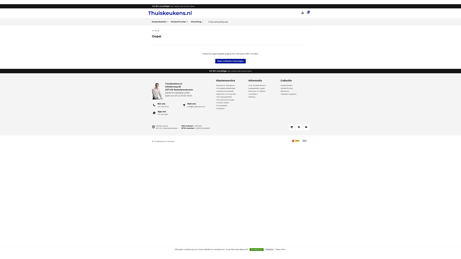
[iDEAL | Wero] (295, 140)
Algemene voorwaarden (226, 94)
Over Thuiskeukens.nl (257, 85)
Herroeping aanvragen (225, 100)
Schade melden (222, 103)
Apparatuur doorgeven (225, 85)
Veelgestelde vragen (256, 88)
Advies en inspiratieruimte (177, 93)
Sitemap (170, 141)
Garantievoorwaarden (225, 91)
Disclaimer (220, 108)
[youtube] (306, 127)
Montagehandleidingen (226, 88)
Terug (157, 31)
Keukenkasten (159, 22)
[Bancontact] (305, 140)
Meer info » (281, 249)
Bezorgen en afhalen (257, 91)
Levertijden (253, 94)
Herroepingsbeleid (224, 97)
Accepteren (256, 249)
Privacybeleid (221, 105)
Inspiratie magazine (288, 94)
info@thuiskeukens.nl (196, 107)
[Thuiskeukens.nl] (169, 13)
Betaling (251, 97)
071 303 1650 (163, 114)
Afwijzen (270, 249)
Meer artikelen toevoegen (230, 61)
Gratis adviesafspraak (218, 22)
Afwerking (196, 22)
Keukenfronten (178, 22)
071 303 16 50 (163, 107)
